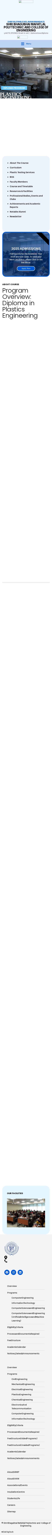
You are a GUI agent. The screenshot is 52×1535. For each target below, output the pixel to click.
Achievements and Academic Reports (25, 205)
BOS (12, 177)
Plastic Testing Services (22, 172)
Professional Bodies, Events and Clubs (26, 197)
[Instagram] (13, 1272)
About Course (10, 284)
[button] (26, 44)
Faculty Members (19, 181)
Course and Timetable (21, 186)
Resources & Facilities (21, 191)
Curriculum (16, 167)
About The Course (19, 163)
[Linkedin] (20, 1272)
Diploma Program (14, 88)
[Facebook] (7, 1272)
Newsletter (16, 216)
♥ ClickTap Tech (7, 1532)
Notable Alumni (18, 211)
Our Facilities (15, 1193)
